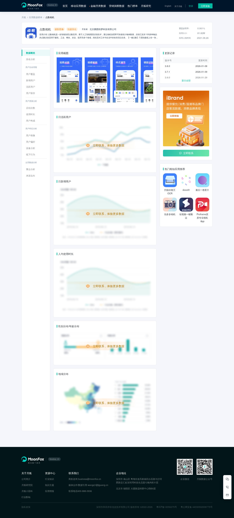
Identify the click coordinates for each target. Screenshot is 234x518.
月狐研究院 (27, 485)
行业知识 (49, 478)
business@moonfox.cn (89, 478)
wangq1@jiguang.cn (98, 485)
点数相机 (49, 17)
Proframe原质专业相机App (202, 218)
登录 (191, 5)
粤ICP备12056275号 (166, 506)
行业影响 (25, 497)
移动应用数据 (78, 6)
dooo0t (186, 189)
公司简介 (25, 478)
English (168, 5)
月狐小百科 (27, 491)
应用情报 (49, 491)
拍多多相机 (169, 214)
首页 (65, 6)
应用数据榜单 (35, 17)
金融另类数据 (98, 6)
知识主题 (49, 485)
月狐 (23, 17)
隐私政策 (25, 506)
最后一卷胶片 (202, 189)
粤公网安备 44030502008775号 (197, 506)
